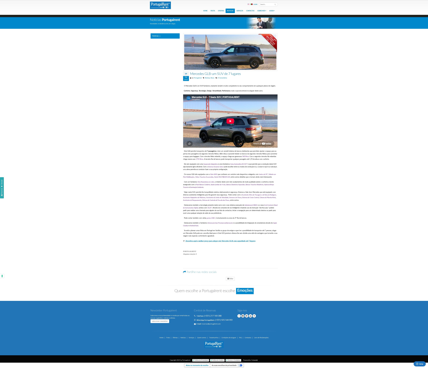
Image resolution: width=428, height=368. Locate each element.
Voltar (231, 279)
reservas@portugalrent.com (211, 324)
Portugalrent (198, 78)
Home (205, 10)
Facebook (239, 316)
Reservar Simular (2, 186)
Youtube (250, 316)
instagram (243, 316)
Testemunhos (214, 338)
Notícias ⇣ (156, 36)
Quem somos (201, 338)
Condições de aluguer (228, 338)
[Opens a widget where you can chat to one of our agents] (420, 364)
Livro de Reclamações (261, 338)
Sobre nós (261, 10)
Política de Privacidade (201, 360)
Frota (213, 10)
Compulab (254, 360)
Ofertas (221, 10)
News (212, 78)
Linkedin (246, 316)
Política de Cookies (218, 360)
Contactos (250, 10)
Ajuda (271, 10)
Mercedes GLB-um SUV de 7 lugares (215, 74)
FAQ (240, 338)
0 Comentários (222, 78)
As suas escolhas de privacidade (224, 365)
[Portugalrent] (160, 5)
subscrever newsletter (160, 321)
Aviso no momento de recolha (197, 365)
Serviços (240, 10)
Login (255, 4)
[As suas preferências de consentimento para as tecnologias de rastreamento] (2, 276)
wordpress (254, 316)
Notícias (230, 10)
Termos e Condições (234, 360)
